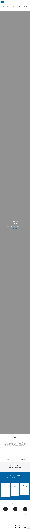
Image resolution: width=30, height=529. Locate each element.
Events (8, 6)
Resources (25, 6)
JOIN (15, 228)
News (13, 6)
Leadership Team (19, 6)
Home (3, 6)
